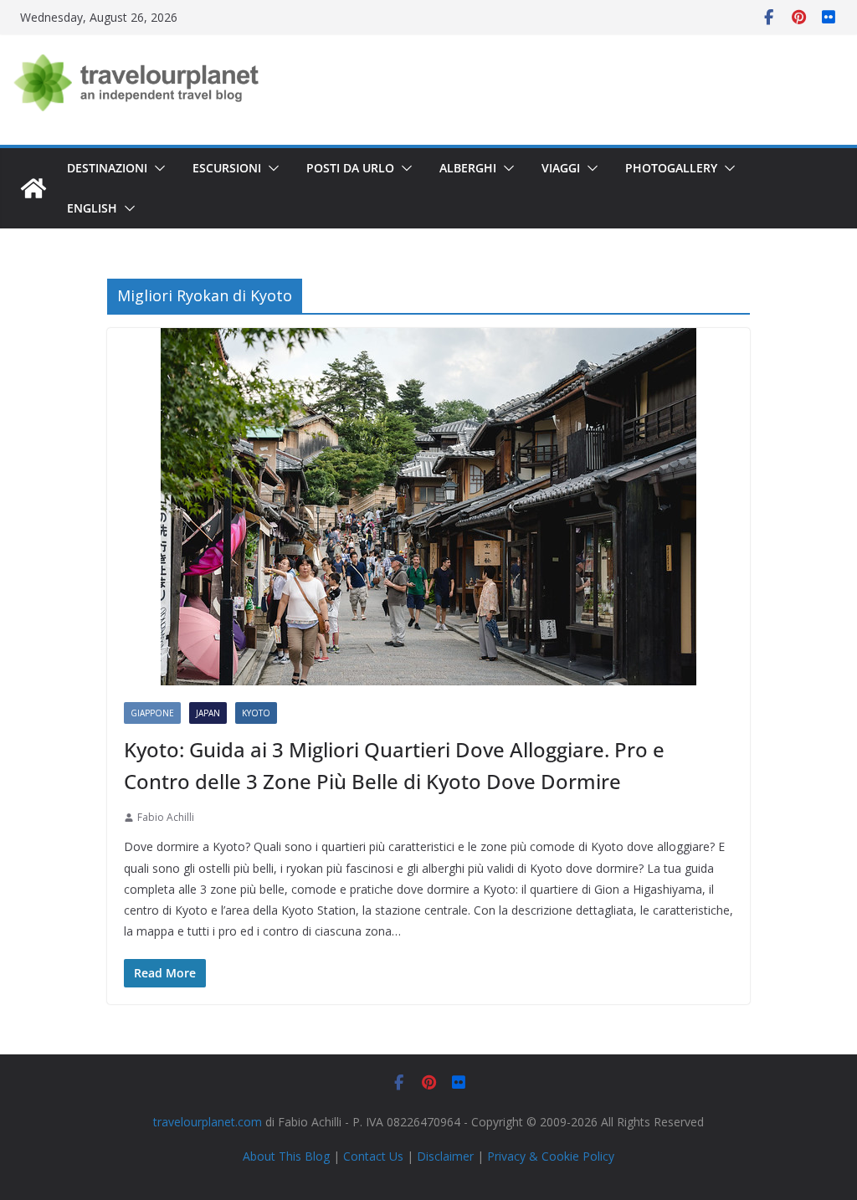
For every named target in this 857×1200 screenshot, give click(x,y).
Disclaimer (445, 1156)
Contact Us (373, 1156)
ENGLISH (92, 208)
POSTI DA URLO (350, 168)
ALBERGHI (467, 168)
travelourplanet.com (207, 1122)
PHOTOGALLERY (671, 168)
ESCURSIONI (226, 168)
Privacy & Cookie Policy (550, 1156)
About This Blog (286, 1156)
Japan (208, 713)
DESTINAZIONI (107, 168)
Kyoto (256, 713)
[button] (156, 168)
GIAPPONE (152, 713)
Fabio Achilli (165, 817)
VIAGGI (560, 168)
